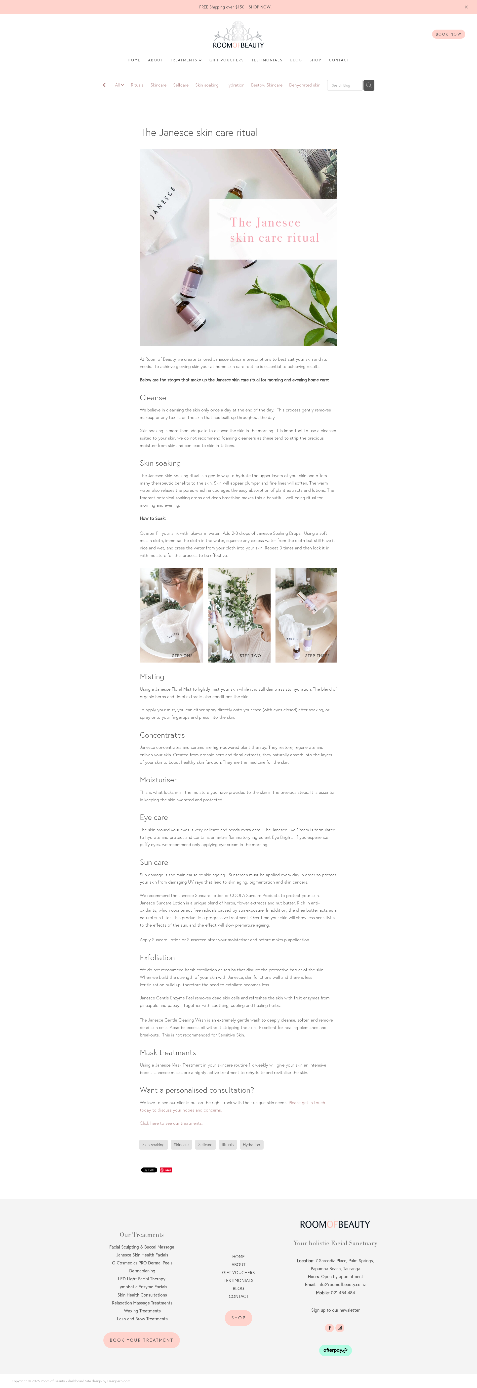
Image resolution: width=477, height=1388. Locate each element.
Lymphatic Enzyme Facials (142, 1287)
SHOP (315, 60)
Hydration (235, 85)
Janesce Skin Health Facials (141, 1255)
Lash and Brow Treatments (142, 1319)
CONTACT (339, 60)
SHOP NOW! (260, 6)
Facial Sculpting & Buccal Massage (141, 1247)
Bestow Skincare (266, 85)
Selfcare (181, 85)
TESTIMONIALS (266, 60)
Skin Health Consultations (142, 1295)
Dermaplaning (142, 1271)
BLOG (296, 60)
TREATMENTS (184, 60)
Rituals (137, 85)
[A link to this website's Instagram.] (339, 1328)
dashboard (76, 1381)
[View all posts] (104, 85)
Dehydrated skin (304, 85)
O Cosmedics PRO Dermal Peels (142, 1263)
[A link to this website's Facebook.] (329, 1328)
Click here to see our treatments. (171, 1123)
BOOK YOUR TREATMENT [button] (141, 1340)
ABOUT (155, 60)
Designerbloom (118, 1381)
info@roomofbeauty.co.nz (342, 1284)
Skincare (158, 85)
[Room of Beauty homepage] (238, 34)
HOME (134, 60)
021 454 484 (343, 1293)
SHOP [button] (238, 1318)
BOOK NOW (449, 34)
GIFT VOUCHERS (226, 60)
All (118, 85)
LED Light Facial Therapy (141, 1279)
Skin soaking (207, 85)
